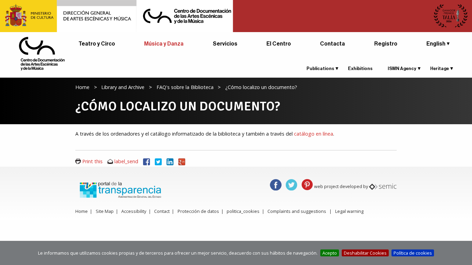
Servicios (225, 44)
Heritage (439, 68)
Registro (385, 44)
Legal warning (349, 211)
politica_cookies (243, 211)
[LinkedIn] (170, 161)
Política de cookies (413, 253)
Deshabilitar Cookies (365, 253)
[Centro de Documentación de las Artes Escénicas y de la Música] (42, 53)
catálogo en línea (313, 133)
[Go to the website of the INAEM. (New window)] (236, 15)
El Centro (278, 44)
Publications (320, 68)
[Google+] (181, 161)
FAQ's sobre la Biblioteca (185, 87)
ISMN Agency (402, 68)
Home (82, 87)
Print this (92, 161)
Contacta (332, 44)
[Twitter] (158, 161)
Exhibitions (360, 68)
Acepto (329, 253)
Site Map (105, 211)
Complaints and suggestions (296, 211)
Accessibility (133, 211)
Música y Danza (163, 44)
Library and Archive (122, 87)
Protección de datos (198, 211)
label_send (126, 161)
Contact (162, 211)
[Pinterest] (307, 184)
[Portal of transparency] (119, 189)
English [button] (435, 44)
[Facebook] (146, 161)
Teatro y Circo (96, 44)
